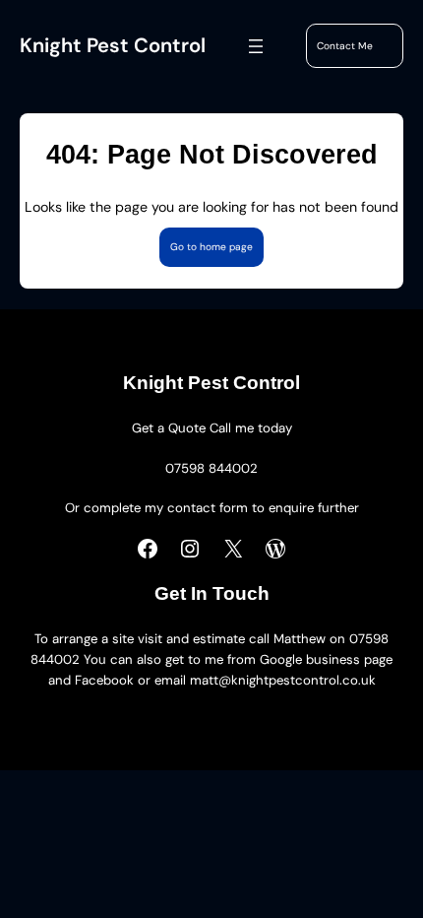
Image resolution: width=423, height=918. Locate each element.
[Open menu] (256, 46)
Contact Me (345, 45)
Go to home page (211, 246)
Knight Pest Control (113, 45)
